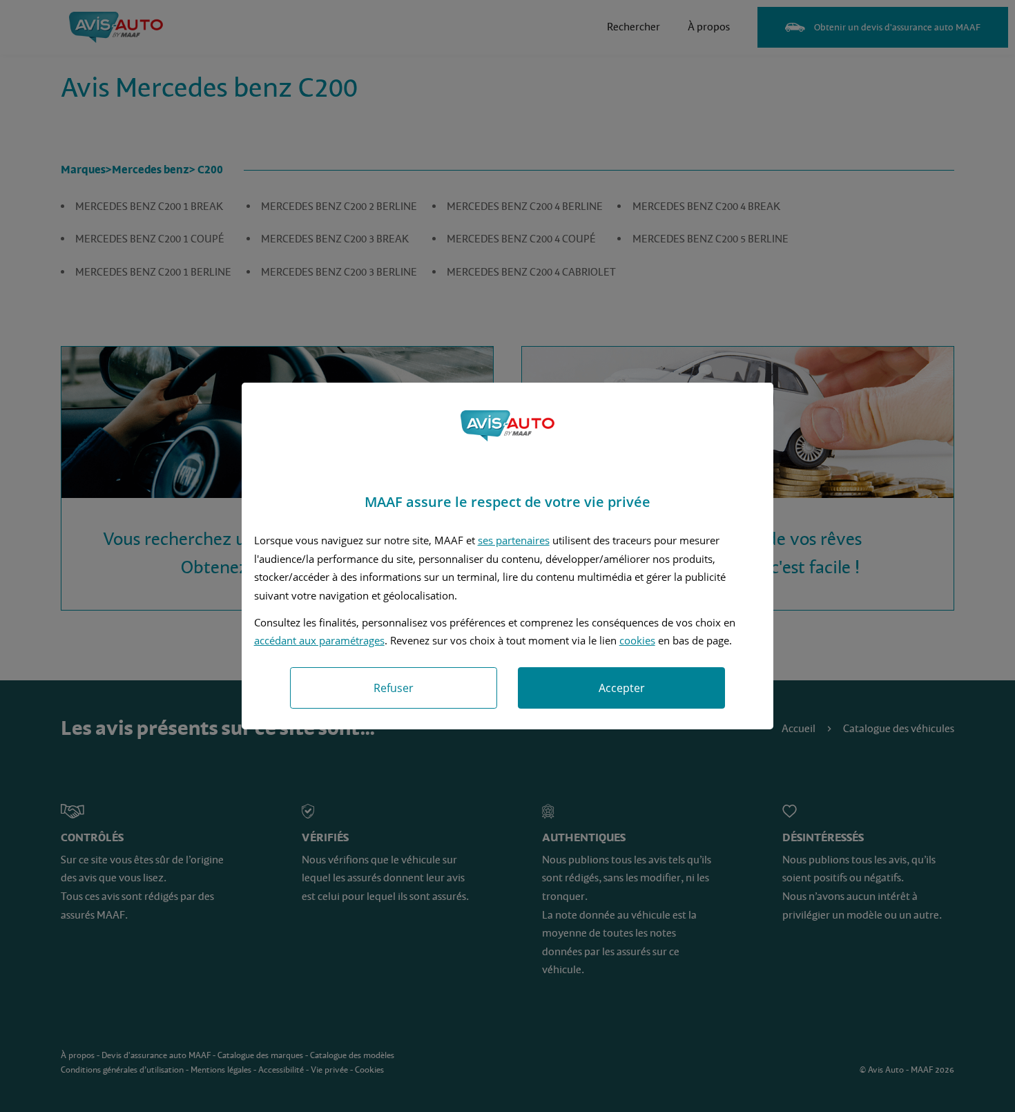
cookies (637, 640)
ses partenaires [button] (514, 540)
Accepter (622, 688)
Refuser (394, 688)
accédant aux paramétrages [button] (319, 640)
